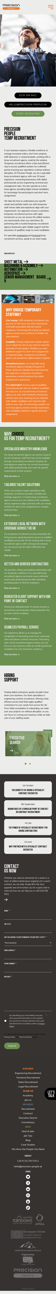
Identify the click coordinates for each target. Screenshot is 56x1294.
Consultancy (28, 1122)
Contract (28, 1113)
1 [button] (25, 764)
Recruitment (28, 1109)
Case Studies (28, 1144)
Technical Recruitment (28, 1077)
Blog (28, 1140)
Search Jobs (28, 1131)
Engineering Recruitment (28, 1073)
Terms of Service (25, 1037)
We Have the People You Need (28, 1149)
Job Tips (28, 1136)
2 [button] (30, 764)
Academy (28, 1095)
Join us (28, 1100)
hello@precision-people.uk (28, 1166)
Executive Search (28, 1118)
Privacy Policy (9, 1037)
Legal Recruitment (28, 1086)
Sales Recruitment (28, 1082)
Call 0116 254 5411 (28, 1160)
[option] (28, 744)
